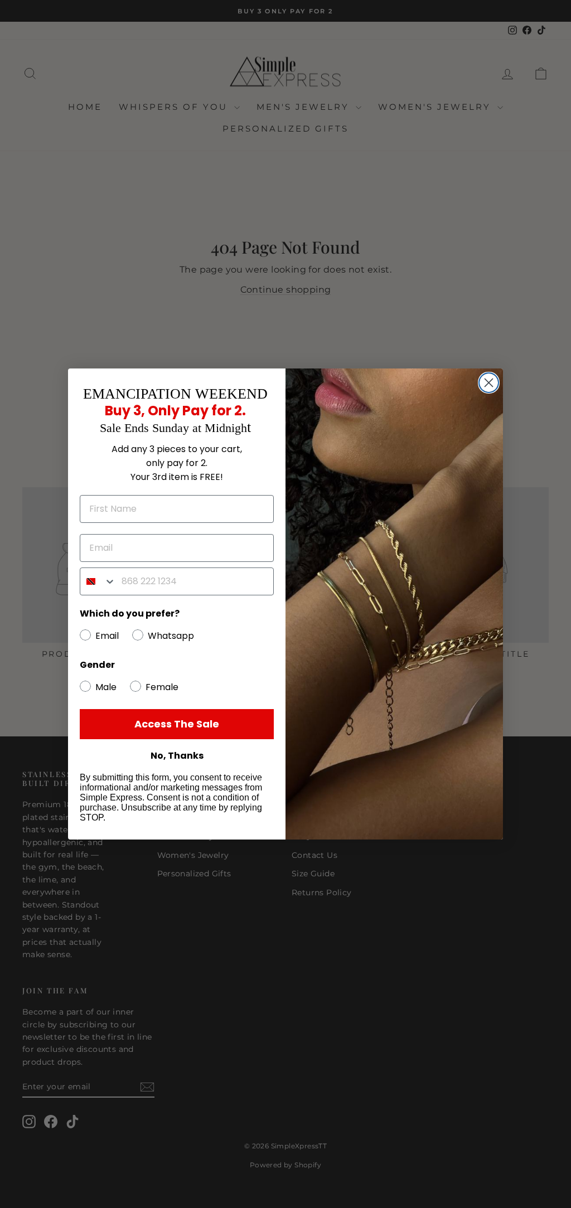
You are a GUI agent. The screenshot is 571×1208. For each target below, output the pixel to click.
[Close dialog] (489, 382)
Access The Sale (176, 724)
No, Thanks (177, 755)
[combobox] (98, 581)
